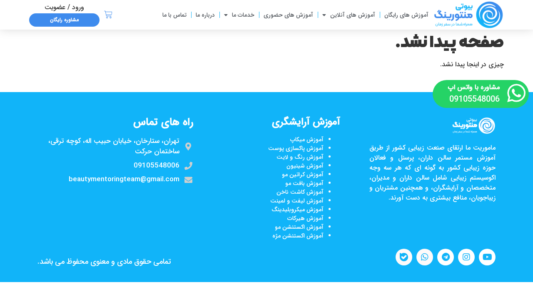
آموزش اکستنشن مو (299, 227)
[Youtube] (487, 257)
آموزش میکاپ (307, 139)
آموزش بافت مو (304, 183)
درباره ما (205, 15)
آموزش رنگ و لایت (300, 157)
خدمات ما (243, 15)
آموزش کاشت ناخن (300, 192)
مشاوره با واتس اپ (474, 87)
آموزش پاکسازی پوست (296, 148)
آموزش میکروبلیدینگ (297, 209)
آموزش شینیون (305, 165)
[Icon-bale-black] (404, 257)
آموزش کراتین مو (303, 174)
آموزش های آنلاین (352, 15)
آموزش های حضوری (288, 15)
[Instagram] (466, 257)
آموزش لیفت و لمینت (297, 200)
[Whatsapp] (424, 257)
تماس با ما (174, 15)
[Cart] (108, 15)
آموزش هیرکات (305, 218)
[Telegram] (445, 257)
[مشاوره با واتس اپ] (516, 92)
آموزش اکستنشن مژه (298, 235)
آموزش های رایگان (406, 15)
